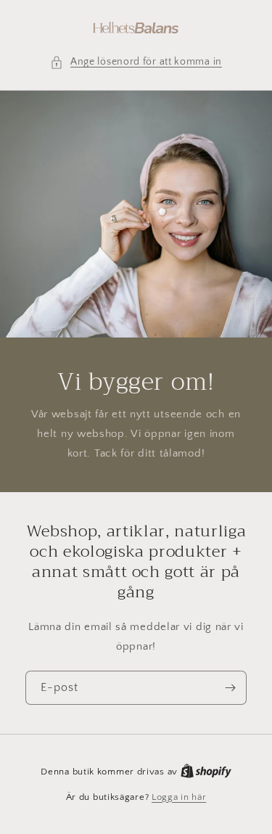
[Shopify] (206, 771)
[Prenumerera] (230, 688)
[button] (136, 62)
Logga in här (179, 797)
